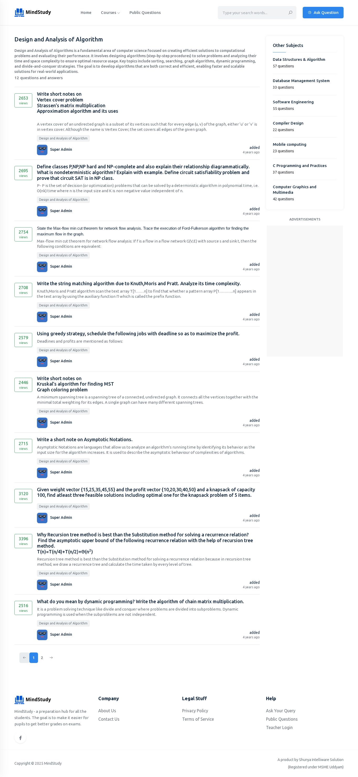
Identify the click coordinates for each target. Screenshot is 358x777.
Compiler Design (288, 123)
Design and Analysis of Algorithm (63, 138)
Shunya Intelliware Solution (321, 760)
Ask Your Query (280, 710)
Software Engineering (293, 102)
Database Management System (301, 80)
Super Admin (61, 149)
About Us (107, 710)
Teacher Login (279, 727)
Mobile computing (289, 144)
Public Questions (145, 12)
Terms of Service (198, 719)
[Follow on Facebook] (20, 737)
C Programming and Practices (300, 165)
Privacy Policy (195, 710)
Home (86, 12)
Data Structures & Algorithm (299, 59)
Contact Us (109, 719)
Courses (109, 12)
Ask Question (326, 12)
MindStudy (53, 763)
